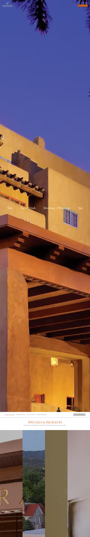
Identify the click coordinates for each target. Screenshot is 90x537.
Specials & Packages (9, 414)
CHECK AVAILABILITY (83, 5)
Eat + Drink (28, 208)
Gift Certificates (31, 414)
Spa (80, 208)
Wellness (78, 213)
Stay (10, 208)
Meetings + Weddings (56, 208)
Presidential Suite (20, 414)
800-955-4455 (84, 2)
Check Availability (79, 414)
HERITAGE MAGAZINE (41, 414)
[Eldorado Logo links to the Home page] (7, 4)
